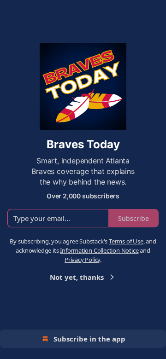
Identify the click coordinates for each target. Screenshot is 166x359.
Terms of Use (126, 241)
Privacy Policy (82, 259)
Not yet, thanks (77, 277)
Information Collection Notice (99, 250)
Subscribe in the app (89, 338)
